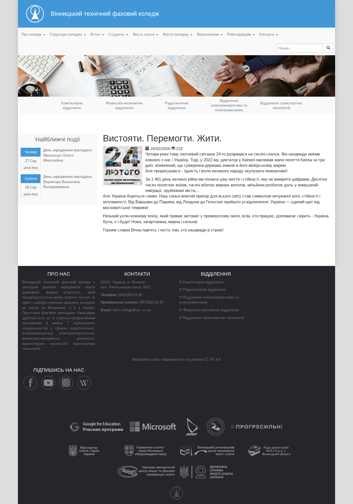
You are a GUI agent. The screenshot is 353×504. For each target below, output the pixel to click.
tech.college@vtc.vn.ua (132, 310)
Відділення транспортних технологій (213, 318)
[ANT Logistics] (216, 426)
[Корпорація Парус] (192, 426)
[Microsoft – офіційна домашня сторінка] (153, 426)
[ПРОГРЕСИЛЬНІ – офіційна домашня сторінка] (256, 426)
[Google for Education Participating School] (97, 426)
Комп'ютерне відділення (203, 282)
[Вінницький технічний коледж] (176, 493)
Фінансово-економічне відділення (211, 310)
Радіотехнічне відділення (204, 289)
